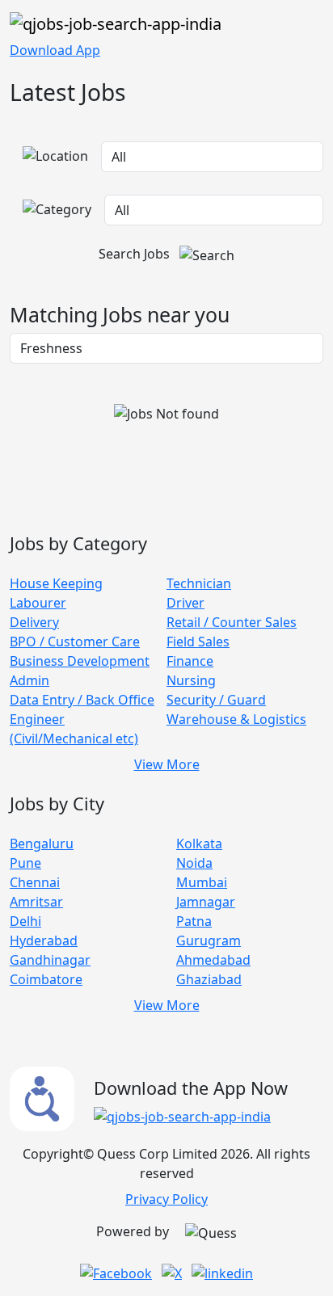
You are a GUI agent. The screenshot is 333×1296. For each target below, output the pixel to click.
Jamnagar (205, 902)
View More (167, 764)
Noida (194, 863)
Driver (185, 603)
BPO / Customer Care (75, 641)
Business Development (80, 661)
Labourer (38, 603)
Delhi (25, 921)
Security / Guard (216, 700)
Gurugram (208, 940)
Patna (194, 921)
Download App (55, 50)
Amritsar (36, 902)
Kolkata (199, 843)
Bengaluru (42, 843)
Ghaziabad (209, 979)
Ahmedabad (213, 960)
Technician (198, 583)
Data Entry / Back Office (82, 700)
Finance (189, 661)
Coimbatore (46, 979)
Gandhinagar (50, 960)
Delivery (34, 622)
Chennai (35, 882)
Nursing (191, 680)
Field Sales (198, 641)
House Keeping (56, 583)
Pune (25, 863)
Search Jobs (136, 254)
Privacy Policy (166, 1199)
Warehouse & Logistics (236, 719)
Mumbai (201, 882)
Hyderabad (44, 940)
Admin (29, 680)
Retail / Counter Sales (231, 622)
